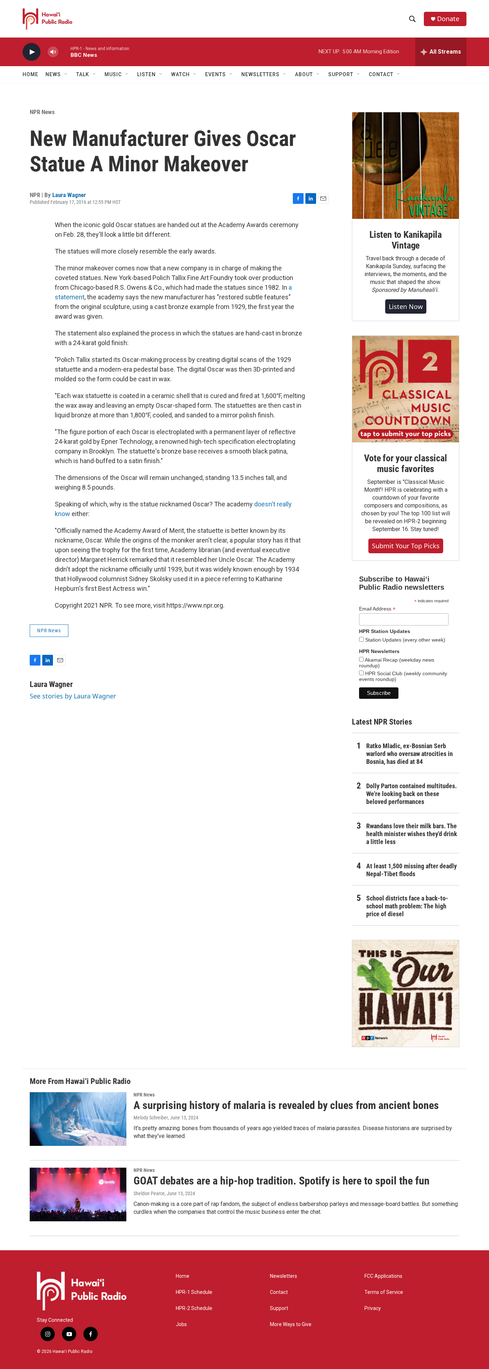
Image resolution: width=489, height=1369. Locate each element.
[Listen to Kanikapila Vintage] (405, 165)
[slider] (64, 51)
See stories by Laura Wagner (73, 696)
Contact (279, 1292)
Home (30, 74)
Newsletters (283, 1276)
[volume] (53, 52)
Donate (448, 19)
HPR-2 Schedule (194, 1308)
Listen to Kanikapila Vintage (405, 240)
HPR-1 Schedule (194, 1292)
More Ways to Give (290, 1324)
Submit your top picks (406, 545)
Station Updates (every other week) (404, 640)
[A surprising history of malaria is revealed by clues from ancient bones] (78, 1119)
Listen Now (406, 306)
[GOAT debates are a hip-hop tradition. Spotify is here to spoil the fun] (78, 1194)
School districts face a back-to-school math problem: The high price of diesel (407, 906)
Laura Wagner (69, 194)
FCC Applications (383, 1276)
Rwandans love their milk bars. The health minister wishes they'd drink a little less (411, 833)
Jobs (181, 1324)
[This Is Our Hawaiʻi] (405, 993)
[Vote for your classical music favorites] (405, 389)
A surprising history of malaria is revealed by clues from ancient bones (286, 1105)
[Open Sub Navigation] (66, 74)
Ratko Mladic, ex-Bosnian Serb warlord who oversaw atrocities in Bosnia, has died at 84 (409, 753)
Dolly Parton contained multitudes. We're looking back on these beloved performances (411, 793)
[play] (31, 52)
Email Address (377, 608)
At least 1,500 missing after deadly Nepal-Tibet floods (411, 870)
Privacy (372, 1308)
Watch (180, 74)
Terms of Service (383, 1292)
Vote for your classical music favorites (405, 463)
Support (279, 1308)
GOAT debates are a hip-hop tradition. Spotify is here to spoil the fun (282, 1180)
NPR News (42, 112)
